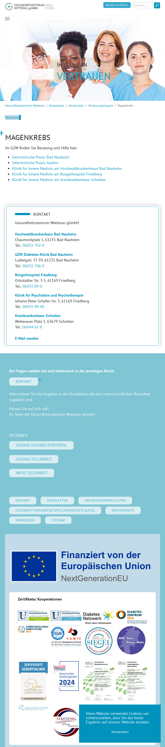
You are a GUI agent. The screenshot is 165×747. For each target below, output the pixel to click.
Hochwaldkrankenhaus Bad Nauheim (45, 234)
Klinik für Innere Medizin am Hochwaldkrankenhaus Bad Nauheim (67, 168)
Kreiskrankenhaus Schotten (38, 315)
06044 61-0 (32, 326)
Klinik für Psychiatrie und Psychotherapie (49, 295)
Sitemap (58, 520)
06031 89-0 (32, 286)
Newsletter (57, 500)
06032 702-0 (33, 245)
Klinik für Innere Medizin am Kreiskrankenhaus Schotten (59, 179)
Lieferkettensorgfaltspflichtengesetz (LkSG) (55, 510)
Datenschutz (123, 510)
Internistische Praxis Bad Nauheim (40, 157)
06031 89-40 (33, 306)
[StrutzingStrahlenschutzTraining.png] (66, 722)
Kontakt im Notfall (116, 5)
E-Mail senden (26, 338)
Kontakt (24, 381)
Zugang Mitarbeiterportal (41, 445)
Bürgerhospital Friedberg (36, 274)
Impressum (25, 520)
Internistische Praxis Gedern (35, 162)
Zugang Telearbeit (34, 459)
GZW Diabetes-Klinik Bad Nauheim (44, 254)
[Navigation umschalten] (7, 18)
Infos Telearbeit (32, 472)
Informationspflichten (105, 500)
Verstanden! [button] (120, 732)
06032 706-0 (33, 265)
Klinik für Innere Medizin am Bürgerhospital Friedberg (57, 174)
